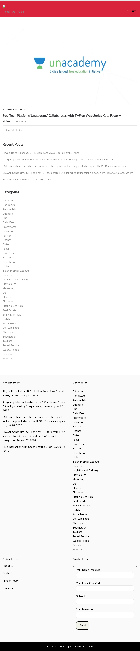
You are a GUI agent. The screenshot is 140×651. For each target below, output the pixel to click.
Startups (8, 332)
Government (10, 253)
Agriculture (9, 205)
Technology (9, 336)
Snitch (6, 319)
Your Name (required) (88, 570)
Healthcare (9, 262)
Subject (80, 596)
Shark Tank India (12, 314)
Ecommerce (9, 227)
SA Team (6, 121)
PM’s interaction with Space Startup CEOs (27, 179)
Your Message (84, 609)
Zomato (7, 358)
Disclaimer (9, 588)
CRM (5, 218)
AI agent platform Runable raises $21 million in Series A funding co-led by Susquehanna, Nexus (58, 159)
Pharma (7, 297)
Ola (4, 292)
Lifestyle (8, 275)
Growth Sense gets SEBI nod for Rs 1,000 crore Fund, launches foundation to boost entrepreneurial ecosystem (68, 173)
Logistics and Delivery (16, 279)
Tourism (7, 341)
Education (19, 109)
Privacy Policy (11, 581)
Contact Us (9, 573)
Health (7, 257)
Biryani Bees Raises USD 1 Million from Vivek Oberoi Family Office (41, 153)
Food (6, 249)
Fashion (7, 235)
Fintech (7, 244)
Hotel (6, 266)
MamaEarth (9, 284)
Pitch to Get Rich (13, 306)
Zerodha (7, 354)
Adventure (9, 200)
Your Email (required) (88, 583)
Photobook (9, 301)
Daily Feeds (10, 222)
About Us (8, 566)
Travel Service (11, 345)
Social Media (10, 323)
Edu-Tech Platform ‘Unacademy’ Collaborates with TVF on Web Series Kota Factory (62, 116)
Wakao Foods (11, 350)
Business (7, 109)
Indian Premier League (16, 270)
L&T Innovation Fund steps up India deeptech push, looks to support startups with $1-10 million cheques (64, 166)
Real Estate (10, 310)
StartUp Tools (11, 328)
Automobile (10, 209)
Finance (7, 240)
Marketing (8, 288)
